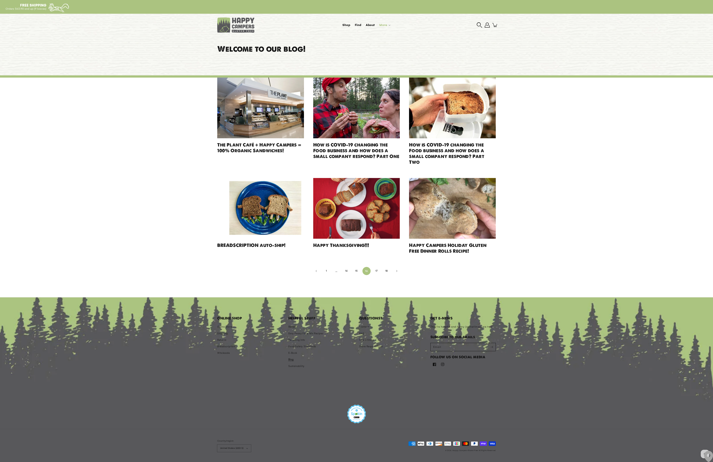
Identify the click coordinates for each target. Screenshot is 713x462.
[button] (479, 25)
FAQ (361, 333)
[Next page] (397, 271)
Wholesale (223, 353)
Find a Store (366, 340)
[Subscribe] (492, 347)
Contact (364, 326)
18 (386, 271)
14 (346, 271)
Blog (291, 359)
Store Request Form (371, 346)
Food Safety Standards (302, 346)
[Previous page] (316, 271)
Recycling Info (296, 340)
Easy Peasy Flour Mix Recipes (305, 333)
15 (356, 271)
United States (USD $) (231, 448)
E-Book (292, 353)
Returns (221, 340)
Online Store (224, 326)
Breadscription (226, 346)
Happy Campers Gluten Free (465, 450)
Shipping (222, 333)
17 (376, 271)
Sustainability (296, 366)
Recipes (293, 326)
